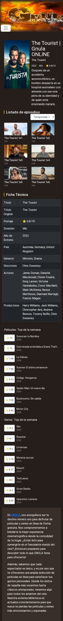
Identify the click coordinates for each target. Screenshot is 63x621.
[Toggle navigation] (6, 28)
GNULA (15, 515)
